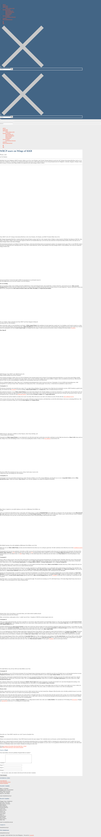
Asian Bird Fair (3, 780)
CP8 (20, 553)
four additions (47, 438)
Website (1, 770)
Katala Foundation (4, 783)
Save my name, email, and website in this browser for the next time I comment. (19, 772)
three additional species (69, 396)
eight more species (22, 394)
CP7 (32, 552)
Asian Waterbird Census (5, 782)
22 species (73, 327)
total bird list (4, 700)
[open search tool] (22, 67)
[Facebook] (3, 22)
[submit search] (11, 69)
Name (1, 765)
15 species (54, 575)
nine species (74, 699)
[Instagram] (3, 23)
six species (13, 389)
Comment (2, 762)
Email (1, 767)
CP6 (14, 552)
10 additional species (77, 547)
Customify (31, 835)
